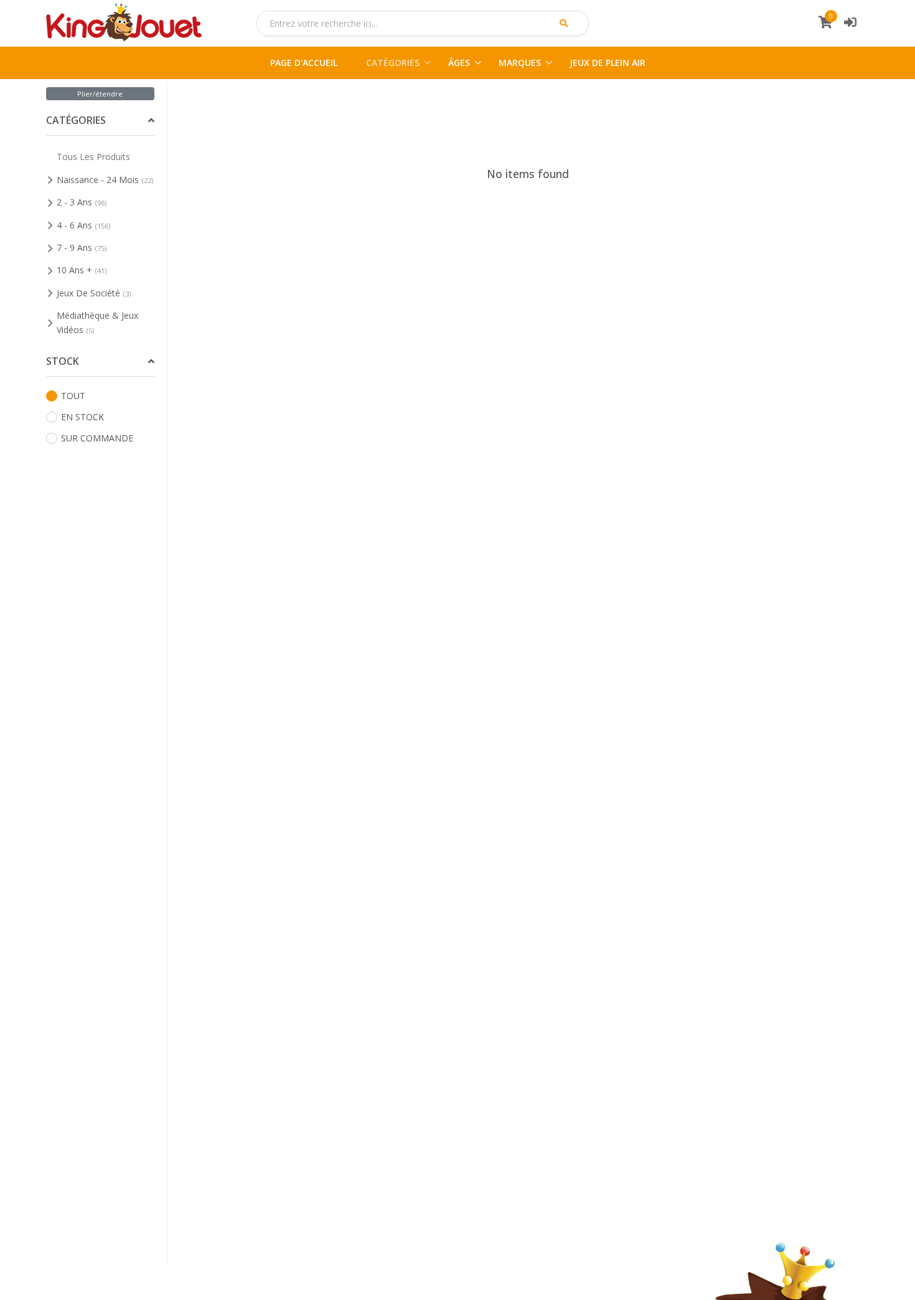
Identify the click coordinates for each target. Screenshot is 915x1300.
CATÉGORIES (393, 62)
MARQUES (520, 62)
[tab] (100, 121)
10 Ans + (81, 270)
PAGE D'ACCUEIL (303, 62)
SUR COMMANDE (97, 438)
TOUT (73, 396)
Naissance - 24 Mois (105, 180)
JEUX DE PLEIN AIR (607, 62)
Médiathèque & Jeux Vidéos (97, 322)
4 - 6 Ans (83, 225)
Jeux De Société (94, 293)
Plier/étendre (100, 93)
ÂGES (459, 62)
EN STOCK (82, 417)
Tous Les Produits (93, 156)
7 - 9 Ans (81, 247)
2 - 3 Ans (81, 202)
